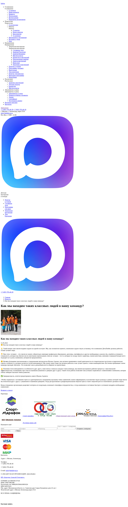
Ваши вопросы (14, 12)
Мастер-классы (18, 55)
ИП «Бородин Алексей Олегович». (13, 477)
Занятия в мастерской (16, 83)
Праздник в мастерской (21, 64)
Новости (8, 299)
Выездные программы (16, 75)
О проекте (12, 10)
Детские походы (14, 84)
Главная (7, 297)
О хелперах (17, 36)
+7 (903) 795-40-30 (20, 109)
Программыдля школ (9, 208)
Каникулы (12, 86)
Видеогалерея (13, 18)
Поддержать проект (15, 101)
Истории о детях (14, 39)
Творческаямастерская (8, 211)
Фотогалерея (13, 16)
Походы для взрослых (16, 74)
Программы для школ (16, 68)
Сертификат (13, 99)
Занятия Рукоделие (19, 52)
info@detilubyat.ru (7, 113)
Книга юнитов (18, 32)
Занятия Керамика (19, 54)
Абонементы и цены (16, 93)
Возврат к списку (7, 390)
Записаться (4, 108)
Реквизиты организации (17, 19)
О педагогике (13, 25)
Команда (12, 14)
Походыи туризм (8, 200)
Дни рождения (14, 72)
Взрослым (16, 63)
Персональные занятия (20, 59)
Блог (10, 41)
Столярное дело (18, 50)
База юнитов (17, 34)
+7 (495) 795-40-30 (7, 109)
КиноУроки (13, 77)
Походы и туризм (15, 66)
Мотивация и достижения (17, 37)
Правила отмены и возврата (18, 95)
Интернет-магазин (11, 102)
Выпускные (13, 70)
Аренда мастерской (19, 61)
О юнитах (16, 30)
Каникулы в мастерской (21, 57)
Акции (11, 97)
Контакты (8, 104)
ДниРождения (8, 215)
